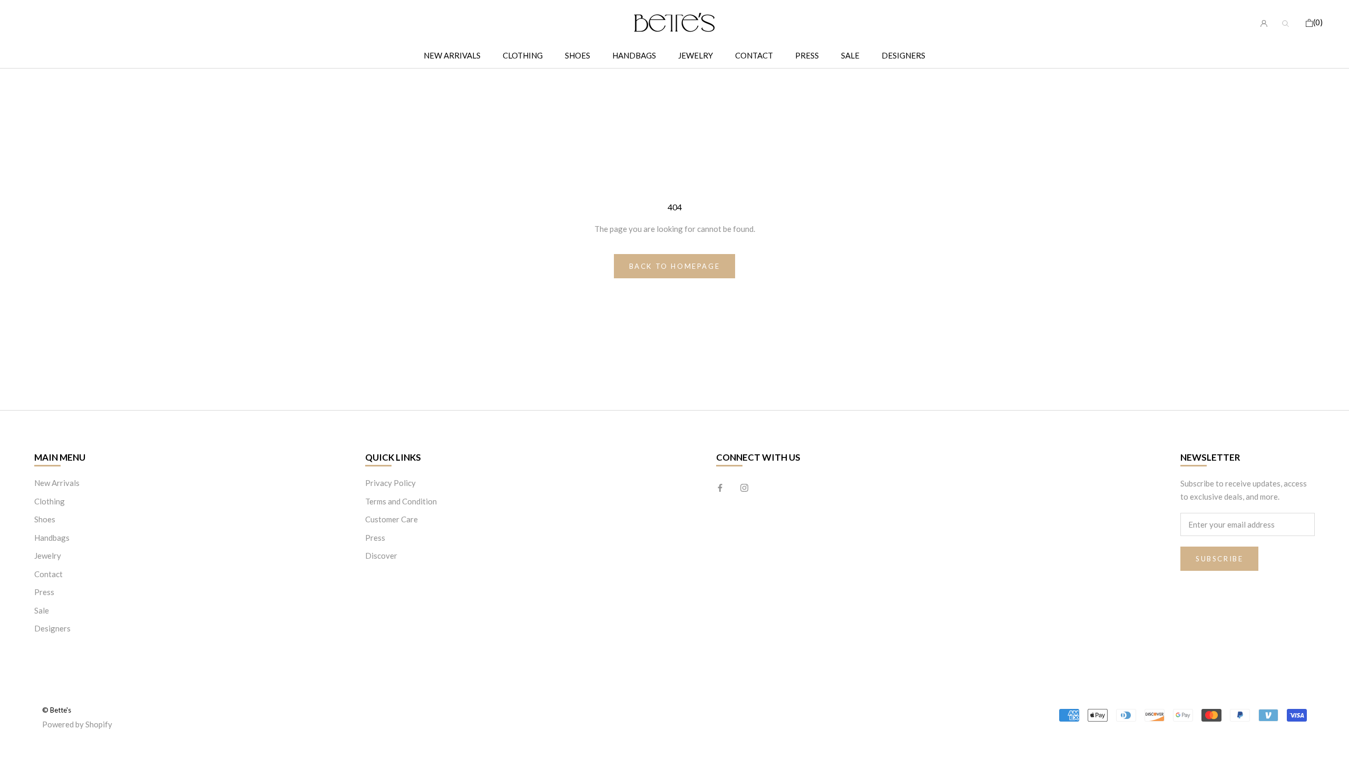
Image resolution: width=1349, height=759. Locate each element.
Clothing (523, 55)
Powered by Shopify (77, 724)
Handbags (634, 55)
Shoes (577, 55)
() (1318, 22)
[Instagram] (744, 486)
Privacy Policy (390, 483)
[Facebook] (720, 486)
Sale (850, 55)
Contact (754, 55)
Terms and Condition (401, 501)
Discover (381, 555)
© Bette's (56, 710)
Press (807, 55)
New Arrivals (452, 55)
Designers (903, 55)
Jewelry (695, 55)
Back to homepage (674, 266)
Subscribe (1219, 558)
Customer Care (391, 519)
